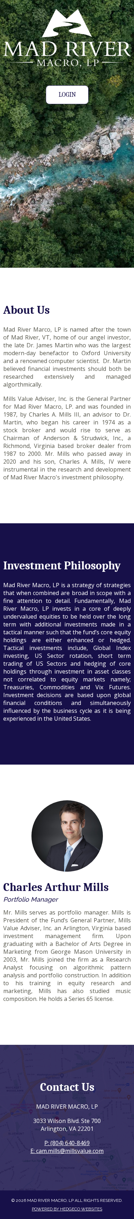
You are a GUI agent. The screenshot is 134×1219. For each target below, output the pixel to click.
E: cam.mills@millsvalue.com (67, 1151)
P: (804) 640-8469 (67, 1143)
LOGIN (67, 95)
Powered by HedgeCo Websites (67, 1209)
